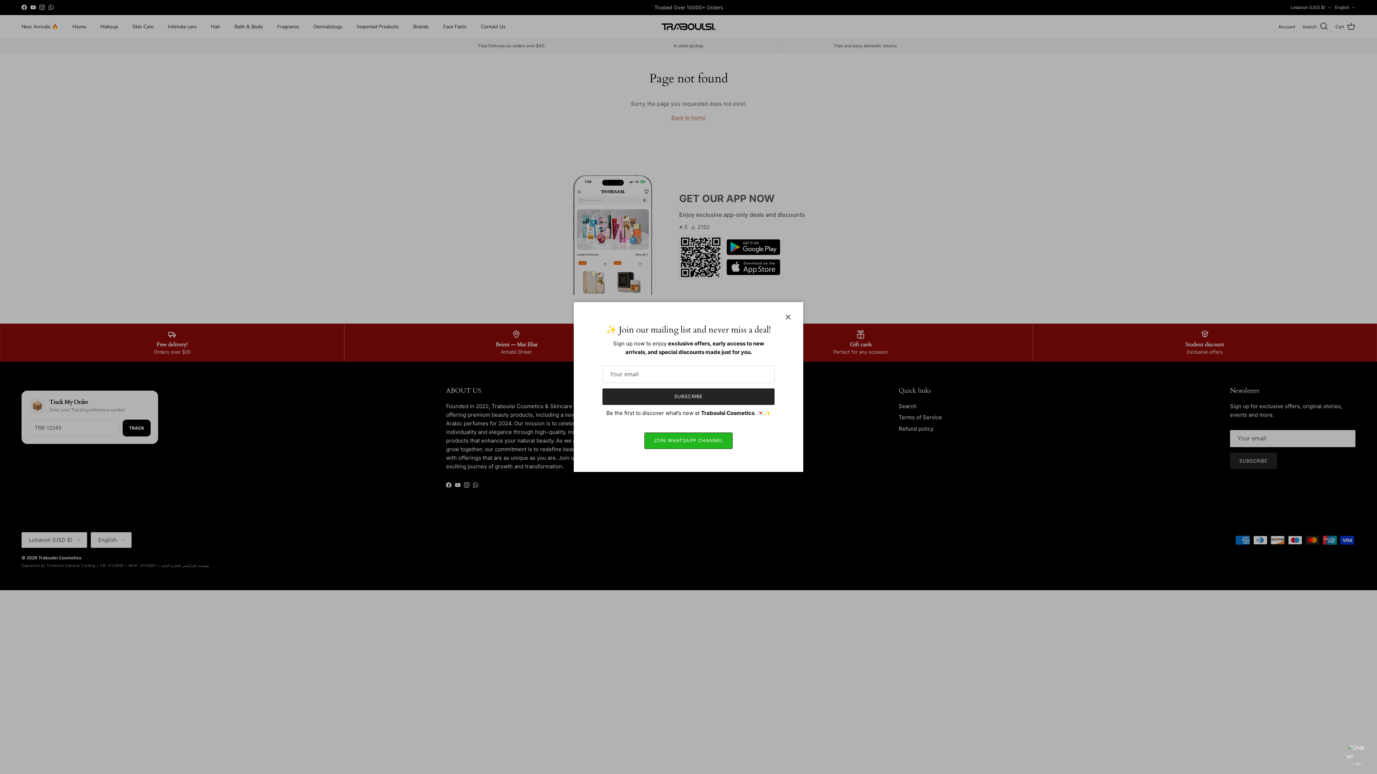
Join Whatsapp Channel (688, 440)
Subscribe (688, 396)
